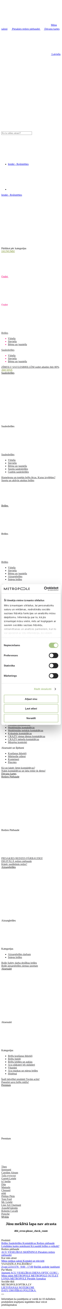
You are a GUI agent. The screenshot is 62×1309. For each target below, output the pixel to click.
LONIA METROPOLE (14, 1278)
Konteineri (13, 759)
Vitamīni (12, 1067)
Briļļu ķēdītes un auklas (20, 1061)
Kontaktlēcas (29, 1243)
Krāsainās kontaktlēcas (20, 733)
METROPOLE (22, 1275)
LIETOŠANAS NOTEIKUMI (18, 1287)
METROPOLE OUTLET (44, 1275)
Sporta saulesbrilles (18, 469)
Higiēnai (12, 1073)
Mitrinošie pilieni (17, 756)
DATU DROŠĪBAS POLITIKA (18, 1290)
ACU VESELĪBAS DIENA (26, 1272)
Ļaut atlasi (31, 708)
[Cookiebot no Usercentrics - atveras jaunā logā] (44, 589)
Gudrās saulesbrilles (18, 471)
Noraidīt (31, 718)
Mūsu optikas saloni (12, 1261)
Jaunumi (6, 1272)
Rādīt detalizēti (43, 689)
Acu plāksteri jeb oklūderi (21, 1064)
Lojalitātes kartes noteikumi (16, 1246)
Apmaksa (41, 1278)
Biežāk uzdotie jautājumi (47, 1266)
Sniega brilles (15, 579)
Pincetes (12, 762)
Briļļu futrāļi (14, 1058)
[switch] (53, 655)
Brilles (4, 333)
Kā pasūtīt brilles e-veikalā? (45, 1246)
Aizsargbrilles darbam (19, 954)
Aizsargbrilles (15, 576)
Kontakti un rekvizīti (33, 1261)
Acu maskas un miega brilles (23, 1070)
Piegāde (31, 1278)
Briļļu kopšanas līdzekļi (20, 1056)
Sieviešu (12, 341)
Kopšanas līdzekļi (17, 753)
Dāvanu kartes (52, 29)
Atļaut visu (31, 698)
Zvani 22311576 (17, 1266)
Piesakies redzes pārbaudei (26, 29)
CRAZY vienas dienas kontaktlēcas (26, 736)
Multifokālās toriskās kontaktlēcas (25, 730)
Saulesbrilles (7, 350)
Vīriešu (12, 338)
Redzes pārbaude (46, 1243)
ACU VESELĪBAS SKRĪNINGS (19, 1252)
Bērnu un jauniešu (17, 344)
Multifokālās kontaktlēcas (21, 727)
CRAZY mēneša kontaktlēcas (23, 739)
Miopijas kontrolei (17, 742)
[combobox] (16, 133)
